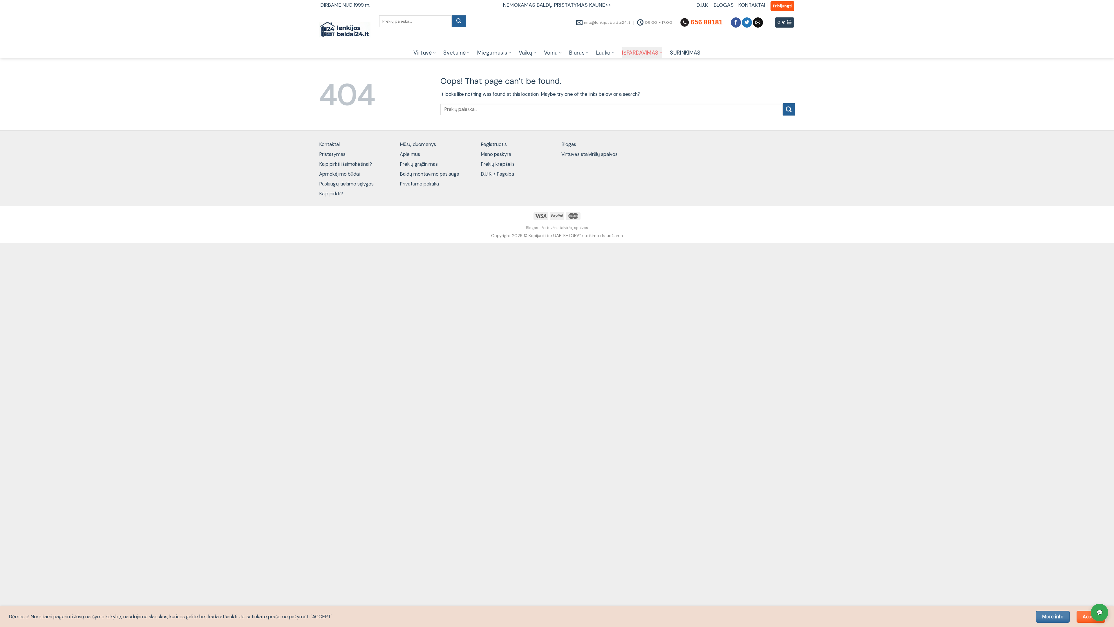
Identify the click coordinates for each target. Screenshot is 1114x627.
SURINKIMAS (685, 52)
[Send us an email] (758, 22)
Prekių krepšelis (498, 164)
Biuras (577, 52)
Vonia (551, 52)
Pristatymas (332, 154)
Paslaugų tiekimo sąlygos (346, 184)
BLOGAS (724, 4)
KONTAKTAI (751, 4)
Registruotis (494, 144)
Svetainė (454, 52)
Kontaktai (329, 144)
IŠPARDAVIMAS (640, 52)
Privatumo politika (419, 184)
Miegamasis (492, 52)
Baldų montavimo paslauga (429, 174)
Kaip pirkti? (331, 193)
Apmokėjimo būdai (339, 174)
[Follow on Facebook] (736, 22)
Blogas (568, 144)
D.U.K (703, 4)
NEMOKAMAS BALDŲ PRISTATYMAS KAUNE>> (557, 4)
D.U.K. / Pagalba (497, 174)
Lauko (603, 52)
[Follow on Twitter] (747, 22)
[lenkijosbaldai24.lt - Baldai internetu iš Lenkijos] (344, 29)
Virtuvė (422, 52)
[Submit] (459, 21)
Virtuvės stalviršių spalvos (589, 154)
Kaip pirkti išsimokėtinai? (345, 164)
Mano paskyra (496, 154)
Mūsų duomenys (418, 144)
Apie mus (410, 154)
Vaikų (525, 52)
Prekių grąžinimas (419, 164)
